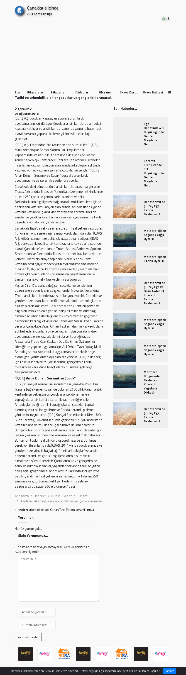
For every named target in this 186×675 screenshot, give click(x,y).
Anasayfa (22, 496)
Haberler (40, 496)
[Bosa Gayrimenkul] (64, 654)
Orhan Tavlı (57, 509)
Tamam (169, 671)
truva (90, 509)
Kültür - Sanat (61, 496)
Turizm (82, 496)
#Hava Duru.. (128, 92)
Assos (45, 509)
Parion (70, 509)
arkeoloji (34, 509)
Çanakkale (25, 108)
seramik (81, 509)
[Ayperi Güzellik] (25, 654)
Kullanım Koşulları (149, 671)
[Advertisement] (93, 55)
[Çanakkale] (19, 9)
